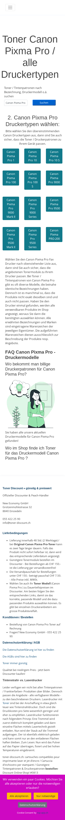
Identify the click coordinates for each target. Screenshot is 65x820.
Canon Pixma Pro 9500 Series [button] (32, 238)
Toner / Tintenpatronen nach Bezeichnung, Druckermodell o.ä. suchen (25, 92)
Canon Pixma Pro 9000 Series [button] (32, 208)
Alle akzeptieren (19, 796)
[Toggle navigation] (10, 7)
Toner (6, 703)
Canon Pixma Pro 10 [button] (32, 156)
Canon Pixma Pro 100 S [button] (33, 180)
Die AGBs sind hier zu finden (20, 656)
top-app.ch (42, 812)
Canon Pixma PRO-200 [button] (54, 234)
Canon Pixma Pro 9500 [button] (54, 204)
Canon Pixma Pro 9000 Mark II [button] (11, 208)
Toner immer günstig (15, 663)
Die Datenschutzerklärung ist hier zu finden (28, 649)
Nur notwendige (45, 796)
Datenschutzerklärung (32, 805)
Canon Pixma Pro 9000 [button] (54, 178)
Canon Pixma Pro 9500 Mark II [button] (11, 238)
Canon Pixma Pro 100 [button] (11, 178)
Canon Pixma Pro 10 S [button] (54, 156)
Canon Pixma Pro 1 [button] (11, 156)
